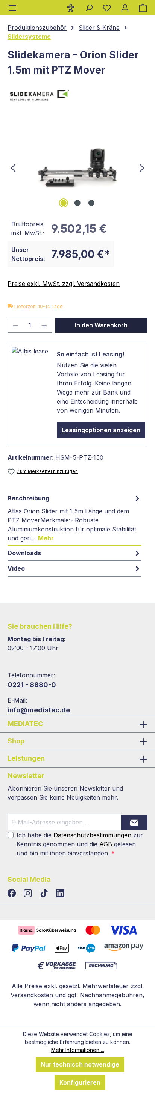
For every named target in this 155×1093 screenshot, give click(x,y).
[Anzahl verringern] (15, 325)
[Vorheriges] (13, 167)
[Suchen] (89, 7)
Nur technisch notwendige (80, 1064)
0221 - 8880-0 (32, 685)
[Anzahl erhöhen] (44, 325)
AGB (105, 844)
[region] (77, 167)
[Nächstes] (141, 167)
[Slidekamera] (77, 96)
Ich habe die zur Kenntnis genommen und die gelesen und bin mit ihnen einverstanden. (80, 844)
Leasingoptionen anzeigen (101, 430)
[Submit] (134, 822)
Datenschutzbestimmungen (92, 835)
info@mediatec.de (39, 710)
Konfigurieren (79, 1082)
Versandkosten (32, 995)
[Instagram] (29, 893)
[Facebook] (13, 893)
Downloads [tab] (24, 553)
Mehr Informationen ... (77, 1050)
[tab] (74, 518)
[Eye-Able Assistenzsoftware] (71, 7)
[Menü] (12, 7)
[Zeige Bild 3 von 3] (91, 203)
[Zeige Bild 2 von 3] (77, 203)
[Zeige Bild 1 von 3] (64, 203)
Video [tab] (16, 568)
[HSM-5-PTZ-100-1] (77, 167)
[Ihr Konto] (125, 7)
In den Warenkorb (101, 325)
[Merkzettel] (107, 7)
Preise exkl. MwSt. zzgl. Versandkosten (64, 283)
